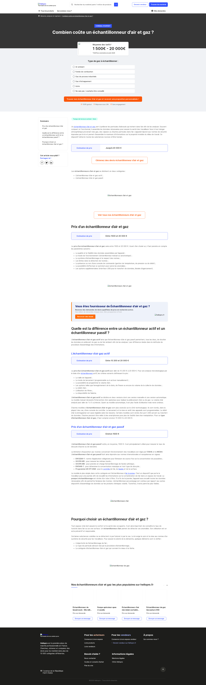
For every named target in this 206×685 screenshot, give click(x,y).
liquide (121, 469)
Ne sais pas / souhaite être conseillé (89, 91)
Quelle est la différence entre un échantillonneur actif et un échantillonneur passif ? (53, 135)
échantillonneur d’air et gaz (84, 127)
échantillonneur (87, 373)
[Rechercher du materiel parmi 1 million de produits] (116, 4)
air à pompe (130, 473)
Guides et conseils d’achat (94, 662)
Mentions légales (118, 658)
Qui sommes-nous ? (64, 11)
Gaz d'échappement (83, 81)
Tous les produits (47, 11)
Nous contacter (90, 658)
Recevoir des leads (85, 317)
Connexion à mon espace (93, 639)
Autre (77, 86)
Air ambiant (79, 67)
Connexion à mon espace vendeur (124, 639)
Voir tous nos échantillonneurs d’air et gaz (119, 215)
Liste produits (89, 643)
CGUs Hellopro (117, 662)
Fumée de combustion (84, 72)
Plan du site (88, 665)
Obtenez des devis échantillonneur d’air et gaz (120, 160)
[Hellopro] (39, 16)
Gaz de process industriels (85, 76)
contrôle (106, 469)
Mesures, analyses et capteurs (51, 16)
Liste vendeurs (89, 646)
